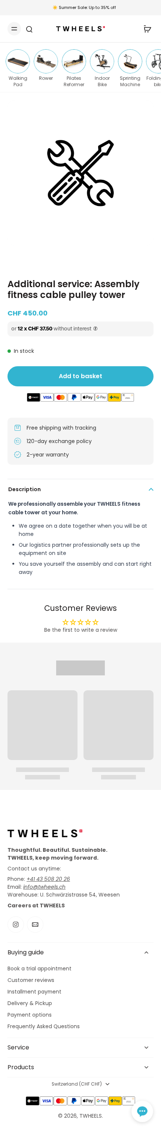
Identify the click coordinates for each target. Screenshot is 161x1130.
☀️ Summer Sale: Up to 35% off (84, 7)
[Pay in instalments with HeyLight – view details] (95, 329)
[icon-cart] (145, 28)
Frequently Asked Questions (43, 1026)
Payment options (29, 1014)
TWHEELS (90, 1116)
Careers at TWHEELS (36, 905)
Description (24, 489)
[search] (29, 28)
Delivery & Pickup (29, 1003)
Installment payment (34, 991)
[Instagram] (15, 924)
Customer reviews (30, 980)
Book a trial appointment (39, 968)
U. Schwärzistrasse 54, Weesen (80, 894)
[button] (142, 1111)
